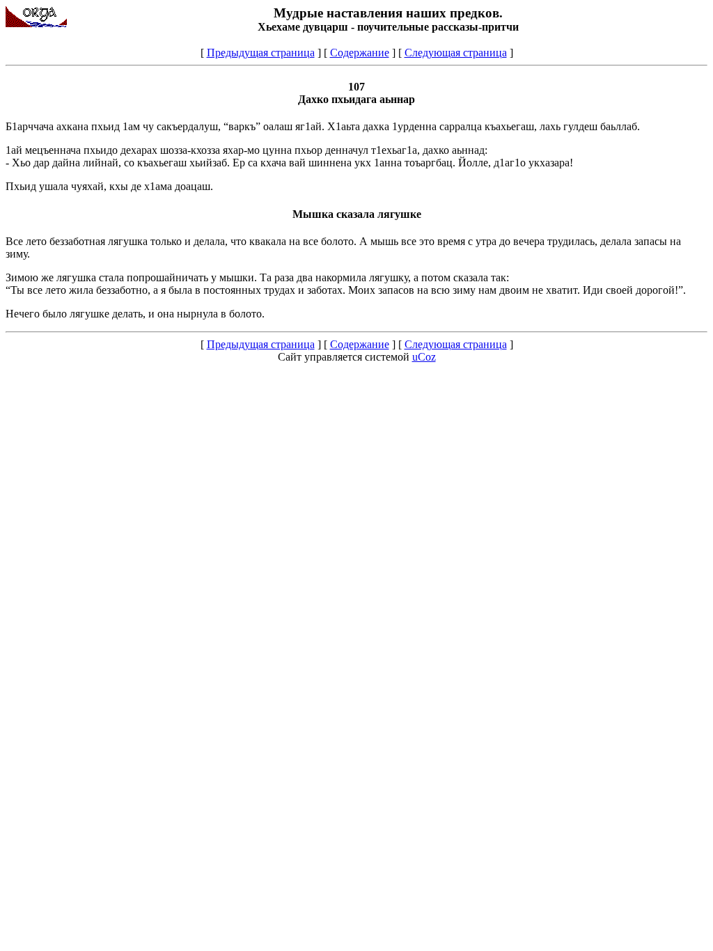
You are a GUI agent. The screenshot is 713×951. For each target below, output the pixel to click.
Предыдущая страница (261, 52)
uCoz (424, 357)
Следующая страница (456, 52)
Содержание (359, 52)
